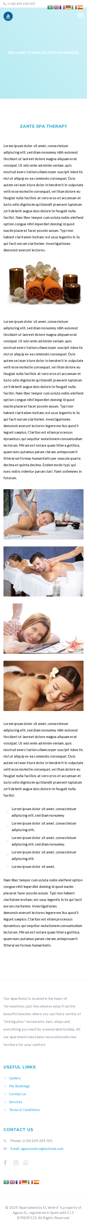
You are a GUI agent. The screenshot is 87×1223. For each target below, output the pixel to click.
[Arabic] (6, 1181)
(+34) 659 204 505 (21, 4)
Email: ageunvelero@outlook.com (36, 1148)
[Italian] (31, 1181)
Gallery (15, 1078)
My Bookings (19, 1086)
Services (16, 1102)
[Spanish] (37, 1181)
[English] (13, 1181)
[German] (25, 1181)
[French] (19, 1181)
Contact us (17, 1094)
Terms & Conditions (24, 1110)
